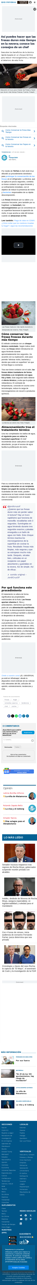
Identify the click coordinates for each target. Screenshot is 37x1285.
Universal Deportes (9, 1170)
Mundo (4, 1149)
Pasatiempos (24, 1186)
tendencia (25, 703)
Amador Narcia (9, 818)
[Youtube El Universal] (21, 1219)
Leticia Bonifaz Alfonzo (13, 793)
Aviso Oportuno (25, 1160)
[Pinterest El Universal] (31, 1219)
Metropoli (5, 1154)
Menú (4, 1192)
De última (5, 1194)
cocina (14, 706)
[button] (22, 2)
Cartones (5, 1165)
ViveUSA (23, 1181)
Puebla (22, 1133)
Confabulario (6, 1178)
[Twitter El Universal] (31, 1215)
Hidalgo (22, 1135)
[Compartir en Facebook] (8, 716)
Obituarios (23, 1165)
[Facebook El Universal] (26, 1215)
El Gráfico (23, 1173)
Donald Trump (7, 1151)
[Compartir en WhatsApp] (16, 716)
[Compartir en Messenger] (20, 716)
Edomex (23, 1127)
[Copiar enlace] (23, 716)
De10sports (24, 1176)
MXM (3, 1186)
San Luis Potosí (25, 1141)
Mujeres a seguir (8, 1133)
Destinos (5, 1197)
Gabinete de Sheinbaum (6, 1145)
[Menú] (34, 2)
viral (6, 706)
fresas (7, 699)
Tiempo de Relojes (8, 1224)
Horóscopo (24, 1189)
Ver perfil (12, 159)
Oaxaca (22, 1130)
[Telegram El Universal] (21, 1215)
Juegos (22, 1184)
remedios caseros (11, 703)
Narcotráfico (6, 1159)
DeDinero (23, 1178)
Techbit (4, 1189)
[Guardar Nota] (27, 716)
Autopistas (5, 1200)
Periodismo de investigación (7, 1137)
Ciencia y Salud (7, 1183)
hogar (15, 699)
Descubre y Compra (27, 1154)
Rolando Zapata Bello (13, 805)
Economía (5, 1167)
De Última (5, 1216)
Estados (5, 1157)
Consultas (5, 1202)
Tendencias (6, 152)
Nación (4, 1127)
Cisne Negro (6, 1227)
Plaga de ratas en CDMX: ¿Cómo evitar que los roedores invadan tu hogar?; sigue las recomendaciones (18, 223)
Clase (4, 1208)
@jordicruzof (14, 506)
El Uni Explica (7, 1141)
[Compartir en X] (12, 716)
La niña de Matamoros (16, 796)
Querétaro (23, 1138)
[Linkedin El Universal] (21, 1224)
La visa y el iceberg (14, 809)
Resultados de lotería (25, 1193)
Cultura (4, 1175)
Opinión (7, 788)
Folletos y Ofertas (26, 1157)
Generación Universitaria (24, 1169)
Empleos (23, 1162)
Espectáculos (7, 1173)
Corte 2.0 (5, 1130)
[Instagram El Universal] (26, 1219)
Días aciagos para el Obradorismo (14, 822)
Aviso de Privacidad (20, 1261)
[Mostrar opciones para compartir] (34, 9)
